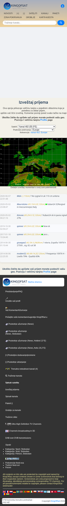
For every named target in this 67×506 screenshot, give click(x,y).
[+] (18, 13)
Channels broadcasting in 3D (22, 431)
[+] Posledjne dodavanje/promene (20, 355)
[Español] (28, 491)
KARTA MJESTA (46, 17)
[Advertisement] (33, 62)
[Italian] (31, 491)
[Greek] (45, 491)
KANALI (44, 13)
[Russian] (58, 491)
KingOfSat (55, 501)
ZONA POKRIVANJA (13, 17)
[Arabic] (52, 491)
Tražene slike (11, 417)
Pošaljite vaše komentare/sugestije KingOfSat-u (26, 317)
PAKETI (56, 13)
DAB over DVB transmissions (18, 438)
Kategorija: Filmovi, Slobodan (18, 454)
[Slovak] (41, 491)
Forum (8, 467)
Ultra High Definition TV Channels (26, 424)
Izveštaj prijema (12, 389)
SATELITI (33, 13)
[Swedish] (17, 491)
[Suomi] (48, 491)
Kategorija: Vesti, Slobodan (17, 451)
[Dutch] (11, 491)
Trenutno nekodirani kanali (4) (24, 369)
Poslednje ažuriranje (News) (21, 324)
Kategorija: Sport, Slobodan (17, 449)
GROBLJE (30, 17)
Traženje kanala (14, 376)
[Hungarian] (7, 494)
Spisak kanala (11, 396)
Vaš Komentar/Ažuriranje (16, 310)
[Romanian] (4, 494)
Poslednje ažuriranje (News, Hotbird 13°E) (27, 341)
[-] (24, 13)
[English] (4, 491)
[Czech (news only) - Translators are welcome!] (38, 491)
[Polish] (35, 491)
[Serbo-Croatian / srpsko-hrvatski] (62, 491)
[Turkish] (55, 491)
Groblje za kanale (13, 410)
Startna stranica (34, 282)
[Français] (7, 491)
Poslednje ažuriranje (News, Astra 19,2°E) (27, 348)
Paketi (8, 403)
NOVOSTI (8, 13)
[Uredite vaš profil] (62, 6)
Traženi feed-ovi (12, 465)
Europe (44, 132)
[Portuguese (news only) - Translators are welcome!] (24, 491)
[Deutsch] (14, 491)
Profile (43, 120)
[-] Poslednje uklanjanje (15, 362)
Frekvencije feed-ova (14, 463)
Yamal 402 (35, 132)
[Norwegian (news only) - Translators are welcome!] (21, 491)
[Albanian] (11, 494)
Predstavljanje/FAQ (13, 291)
